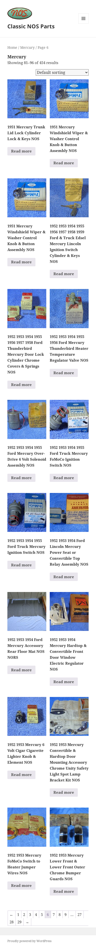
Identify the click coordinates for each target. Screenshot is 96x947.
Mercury (27, 47)
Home (12, 47)
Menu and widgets (84, 23)
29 (19, 921)
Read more (21, 151)
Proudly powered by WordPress (29, 941)
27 (79, 914)
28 (12, 921)
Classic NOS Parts (31, 26)
